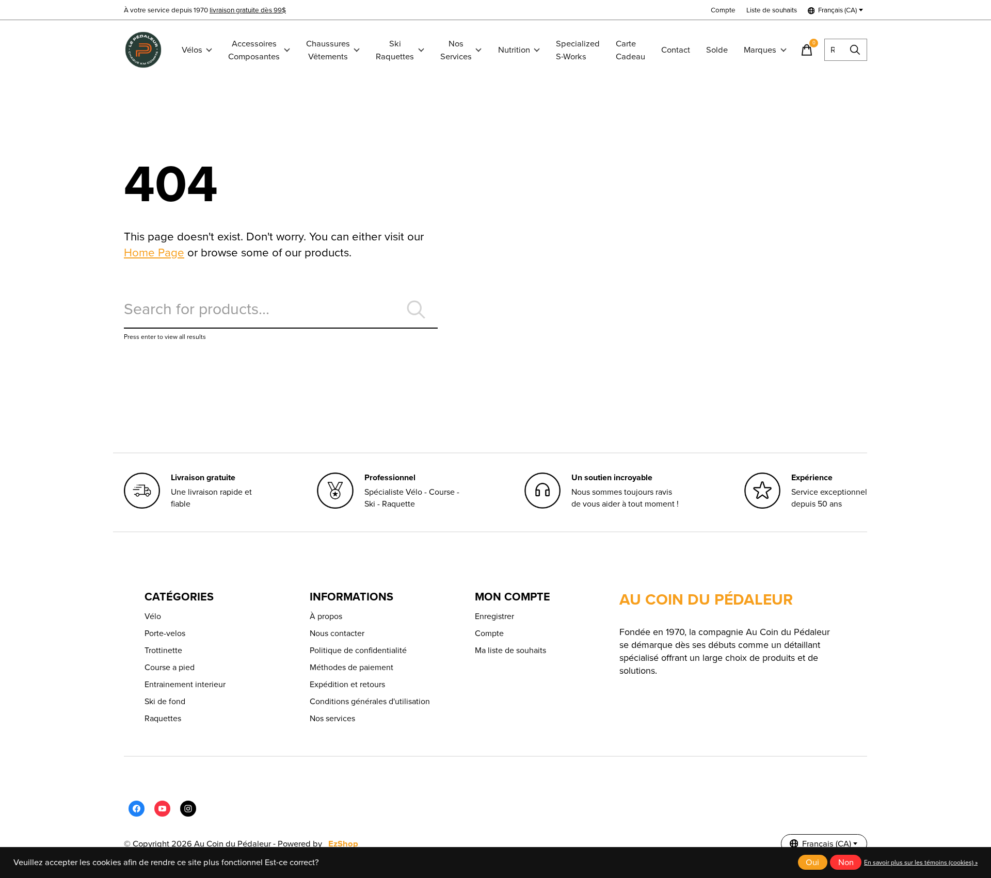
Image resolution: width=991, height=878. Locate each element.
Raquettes (163, 718)
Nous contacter (337, 633)
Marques (760, 49)
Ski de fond (165, 701)
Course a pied (170, 667)
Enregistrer (494, 616)
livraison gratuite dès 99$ (248, 10)
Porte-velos (165, 633)
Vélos (192, 49)
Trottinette (163, 650)
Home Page (154, 252)
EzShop (343, 843)
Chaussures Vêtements (328, 50)
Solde (717, 49)
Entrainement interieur (185, 684)
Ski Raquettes (395, 50)
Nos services (332, 718)
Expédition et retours (347, 684)
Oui (812, 862)
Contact (675, 49)
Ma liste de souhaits (510, 650)
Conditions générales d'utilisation (370, 701)
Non (846, 862)
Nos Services (456, 50)
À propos (326, 616)
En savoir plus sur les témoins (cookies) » (921, 862)
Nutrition (514, 49)
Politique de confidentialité (358, 650)
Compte (489, 633)
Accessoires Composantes (254, 50)
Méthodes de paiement (351, 667)
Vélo (153, 616)
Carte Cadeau (630, 50)
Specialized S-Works (578, 50)
